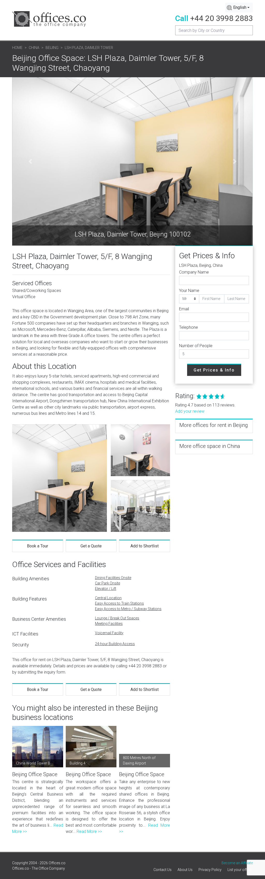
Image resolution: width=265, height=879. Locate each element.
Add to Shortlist (144, 546)
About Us (185, 870)
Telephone (188, 327)
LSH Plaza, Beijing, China (201, 265)
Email (184, 308)
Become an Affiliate (237, 863)
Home (17, 48)
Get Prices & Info (214, 370)
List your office (239, 870)
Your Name (189, 290)
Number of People (195, 345)
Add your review (189, 411)
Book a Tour (37, 546)
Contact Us (162, 870)
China (34, 48)
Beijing (52, 48)
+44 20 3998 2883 (221, 18)
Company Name (194, 272)
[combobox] (239, 7)
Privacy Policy (210, 870)
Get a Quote (91, 546)
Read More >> (89, 831)
